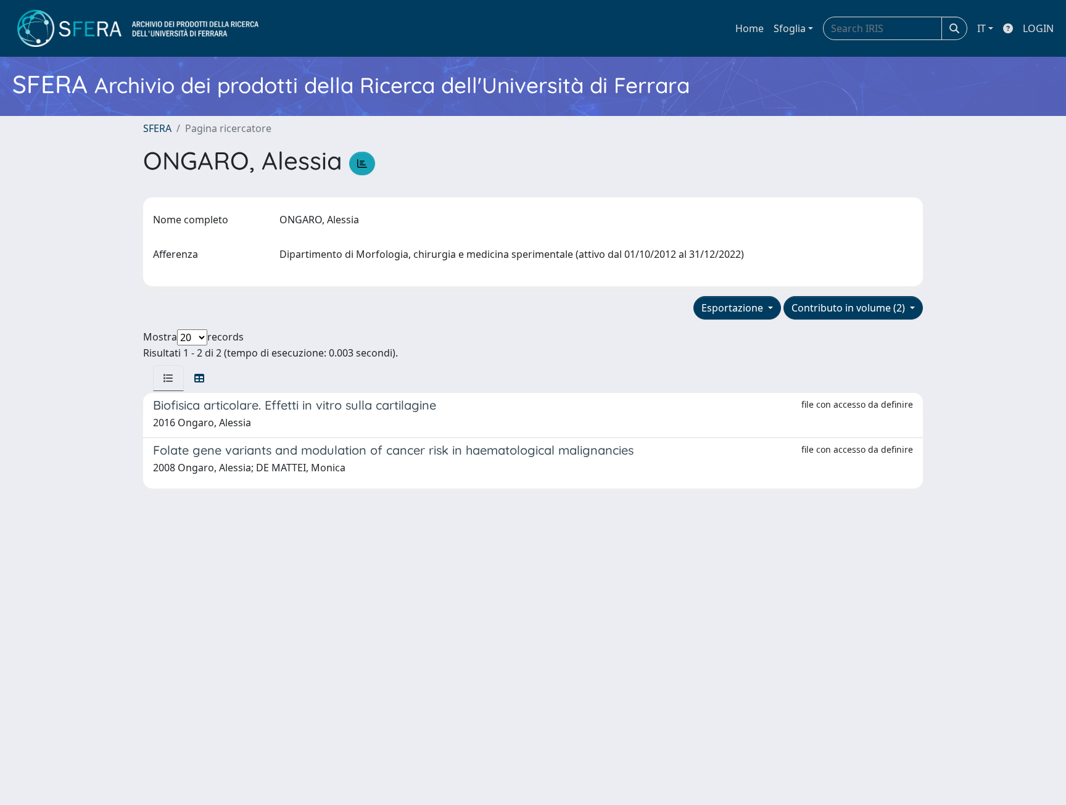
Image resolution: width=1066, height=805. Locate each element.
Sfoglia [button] (790, 28)
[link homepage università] (137, 28)
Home (749, 28)
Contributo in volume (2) (849, 308)
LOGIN (1038, 28)
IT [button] (981, 28)
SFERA (157, 128)
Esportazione (733, 308)
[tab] (168, 378)
